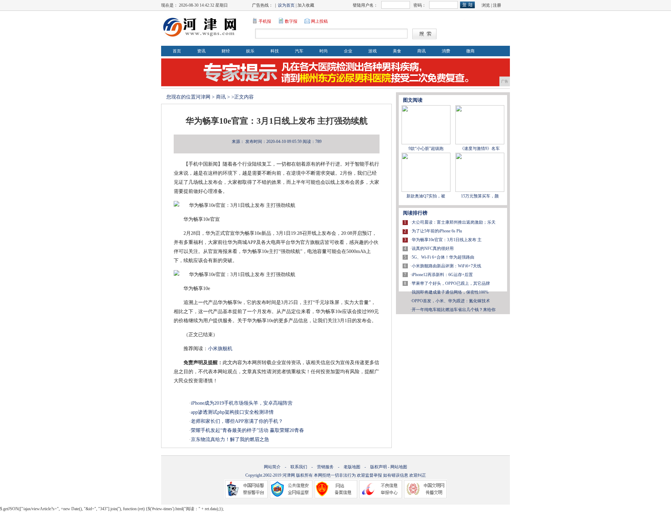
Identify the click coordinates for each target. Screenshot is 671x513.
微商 (470, 51)
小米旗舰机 (220, 348)
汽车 (299, 51)
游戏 (372, 51)
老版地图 (352, 466)
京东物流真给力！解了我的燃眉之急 (230, 439)
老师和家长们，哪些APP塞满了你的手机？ (237, 421)
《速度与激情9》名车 (480, 148)
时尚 (323, 51)
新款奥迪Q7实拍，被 (425, 196)
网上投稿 (319, 21)
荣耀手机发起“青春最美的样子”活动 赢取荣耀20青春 (247, 430)
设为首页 (286, 5)
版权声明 (378, 466)
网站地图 (398, 466)
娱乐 (250, 51)
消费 (446, 51)
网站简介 (272, 466)
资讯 (201, 51)
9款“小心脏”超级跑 (426, 148)
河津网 (203, 97)
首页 (177, 51)
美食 (397, 51)
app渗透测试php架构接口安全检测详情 (232, 412)
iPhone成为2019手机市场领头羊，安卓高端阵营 (242, 403)
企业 (348, 51)
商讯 (421, 51)
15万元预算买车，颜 (480, 196)
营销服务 (325, 466)
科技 (274, 51)
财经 (226, 51)
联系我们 (298, 466)
